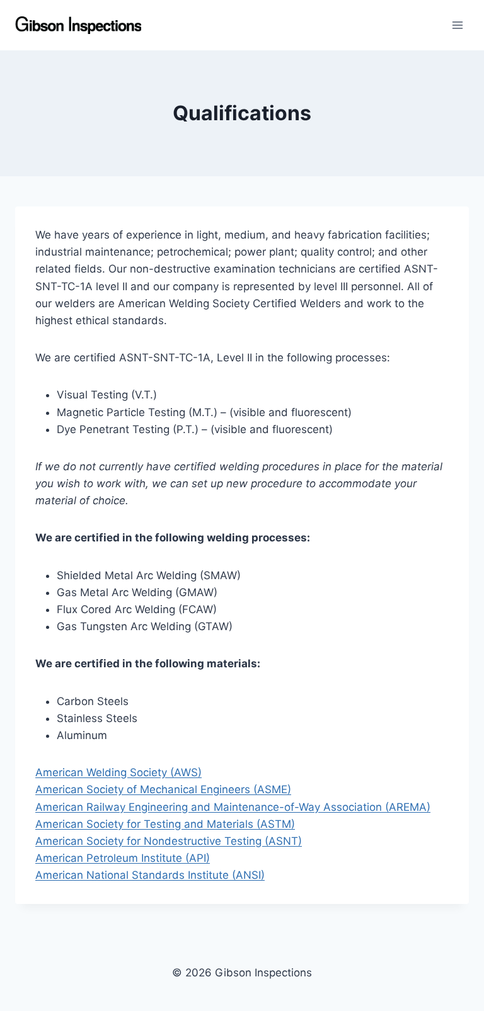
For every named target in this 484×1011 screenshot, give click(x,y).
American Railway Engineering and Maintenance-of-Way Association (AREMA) (232, 807)
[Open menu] (457, 25)
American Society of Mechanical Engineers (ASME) (163, 789)
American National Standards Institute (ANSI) (150, 875)
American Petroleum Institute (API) (122, 858)
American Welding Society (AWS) (118, 772)
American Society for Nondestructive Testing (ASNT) (168, 841)
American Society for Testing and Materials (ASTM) (165, 824)
